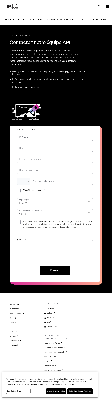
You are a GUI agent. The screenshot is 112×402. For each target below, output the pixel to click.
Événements (14, 341)
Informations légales (52, 343)
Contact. (13, 322)
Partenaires (14, 309)
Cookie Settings (50, 357)
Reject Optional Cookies (80, 391)
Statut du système (17, 313)
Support (13, 318)
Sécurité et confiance (52, 370)
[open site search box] (99, 7)
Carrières (13, 345)
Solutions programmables (62, 19)
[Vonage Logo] (13, 6)
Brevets (47, 361)
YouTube (50, 322)
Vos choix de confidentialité (55, 352)
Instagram (51, 327)
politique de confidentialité (63, 227)
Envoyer (54, 270)
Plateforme (37, 19)
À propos (13, 336)
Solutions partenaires (95, 19)
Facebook (50, 308)
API (25, 19)
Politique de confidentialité (54, 348)
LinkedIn (50, 313)
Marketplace (14, 304)
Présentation (11, 19)
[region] (50, 385)
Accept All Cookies (56, 391)
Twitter (50, 318)
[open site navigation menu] (107, 6)
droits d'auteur (50, 366)
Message (21, 239)
